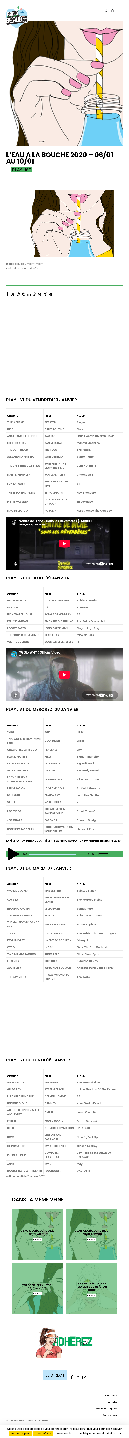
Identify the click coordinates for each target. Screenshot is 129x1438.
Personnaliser (66, 1433)
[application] (64, 854)
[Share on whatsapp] (34, 293)
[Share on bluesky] (39, 293)
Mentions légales (106, 1408)
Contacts (111, 1395)
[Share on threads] (18, 293)
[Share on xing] (45, 293)
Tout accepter (20, 1433)
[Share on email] (50, 293)
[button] (121, 10)
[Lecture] (8, 854)
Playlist (21, 169)
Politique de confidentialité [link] (97, 1433)
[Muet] (97, 854)
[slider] (104, 853)
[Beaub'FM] (16, 13)
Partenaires (110, 1415)
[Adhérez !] (64, 1342)
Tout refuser (43, 1433)
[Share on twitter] (12, 293)
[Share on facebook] (7, 293)
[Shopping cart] (111, 10)
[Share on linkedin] (28, 293)
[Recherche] (105, 10)
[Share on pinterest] (23, 293)
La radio (112, 1402)
